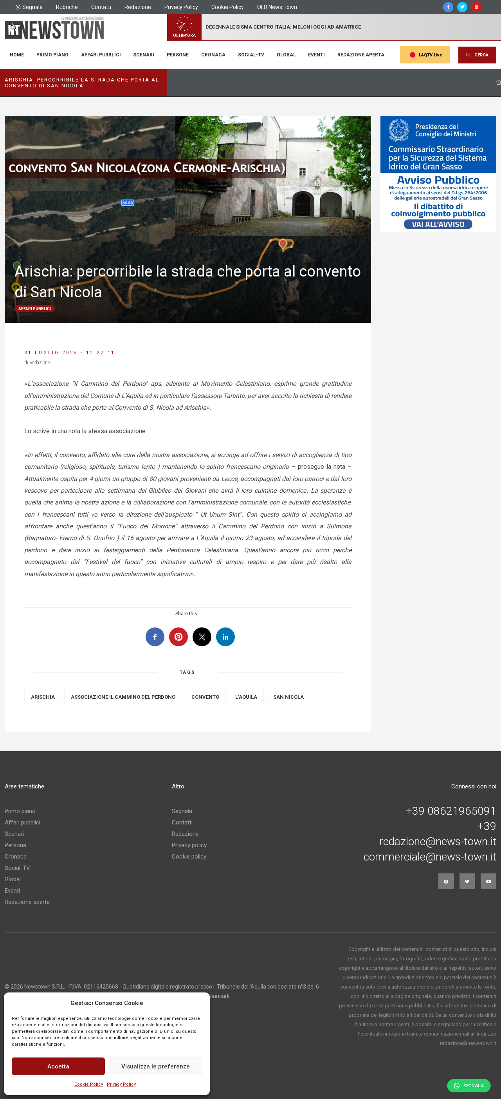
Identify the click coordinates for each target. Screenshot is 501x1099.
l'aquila (246, 697)
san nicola (288, 697)
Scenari (143, 55)
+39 (487, 826)
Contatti (101, 7)
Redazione (137, 7)
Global (286, 55)
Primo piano (52, 55)
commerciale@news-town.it (430, 857)
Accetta (58, 1066)
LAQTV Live (430, 55)
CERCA (481, 55)
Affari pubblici (101, 55)
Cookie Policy (88, 1084)
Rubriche (67, 7)
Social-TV (251, 55)
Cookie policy (189, 856)
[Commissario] (438, 174)
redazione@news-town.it (437, 841)
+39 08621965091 (451, 811)
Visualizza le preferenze (155, 1066)
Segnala (32, 7)
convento (205, 697)
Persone (178, 55)
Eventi (316, 55)
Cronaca (213, 55)
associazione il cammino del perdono (123, 697)
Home (17, 55)
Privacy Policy (121, 1084)
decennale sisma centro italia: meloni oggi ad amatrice (283, 27)
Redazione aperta (360, 55)
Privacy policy (189, 845)
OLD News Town (277, 7)
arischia (43, 697)
